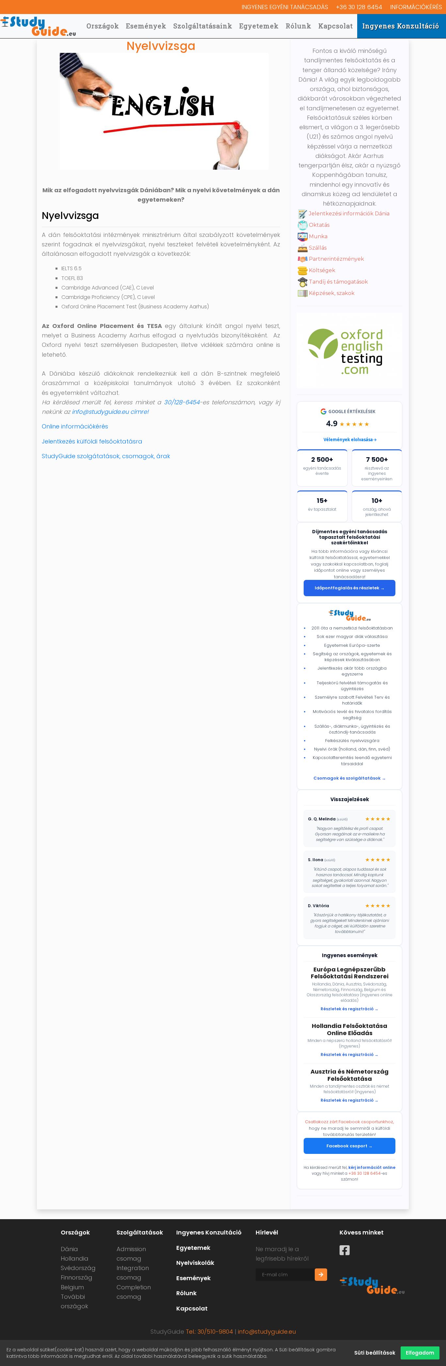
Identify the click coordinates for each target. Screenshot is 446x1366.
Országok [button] (103, 26)
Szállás (317, 248)
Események (146, 26)
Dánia (69, 1249)
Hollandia (74, 1258)
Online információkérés (75, 426)
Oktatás (318, 225)
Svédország (78, 1268)
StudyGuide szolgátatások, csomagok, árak (106, 456)
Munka (317, 236)
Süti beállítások (374, 1352)
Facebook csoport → (350, 1146)
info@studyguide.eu (267, 1331)
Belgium (72, 1287)
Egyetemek (259, 26)
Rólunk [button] (298, 26)
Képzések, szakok (331, 293)
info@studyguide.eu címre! (110, 412)
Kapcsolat (335, 26)
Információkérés (416, 7)
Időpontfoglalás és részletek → (350, 588)
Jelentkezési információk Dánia (349, 213)
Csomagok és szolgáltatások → (349, 778)
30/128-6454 (181, 402)
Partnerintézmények (336, 259)
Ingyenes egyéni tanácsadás (285, 7)
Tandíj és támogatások (338, 282)
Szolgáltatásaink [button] (202, 26)
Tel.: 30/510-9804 (209, 1331)
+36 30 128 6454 (359, 7)
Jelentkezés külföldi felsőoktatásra (92, 441)
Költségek (321, 270)
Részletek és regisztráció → (349, 1009)
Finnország (76, 1277)
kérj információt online (371, 1167)
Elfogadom (420, 1352)
